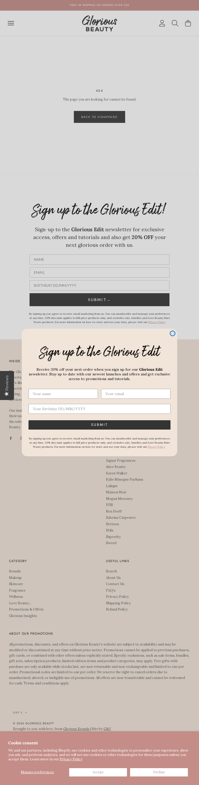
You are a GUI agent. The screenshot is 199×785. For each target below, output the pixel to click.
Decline (159, 772)
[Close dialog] (172, 333)
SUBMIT (99, 425)
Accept (98, 772)
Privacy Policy (71, 759)
